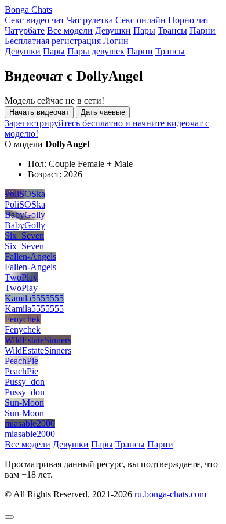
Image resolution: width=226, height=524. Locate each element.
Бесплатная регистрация (53, 41)
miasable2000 (30, 423)
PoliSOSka (25, 194)
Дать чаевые (103, 112)
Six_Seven (24, 236)
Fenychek (23, 319)
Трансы (172, 30)
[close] (9, 517)
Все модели (70, 30)
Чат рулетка (90, 20)
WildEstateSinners (38, 340)
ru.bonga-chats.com (170, 494)
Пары (144, 30)
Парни (202, 30)
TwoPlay (21, 277)
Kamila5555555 (34, 298)
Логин (116, 41)
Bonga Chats (28, 9)
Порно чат (188, 20)
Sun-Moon (24, 402)
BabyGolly (25, 215)
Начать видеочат (39, 112)
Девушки (113, 30)
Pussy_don (25, 382)
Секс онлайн (140, 20)
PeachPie (21, 361)
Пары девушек (96, 51)
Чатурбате (25, 30)
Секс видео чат (34, 20)
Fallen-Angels (30, 256)
